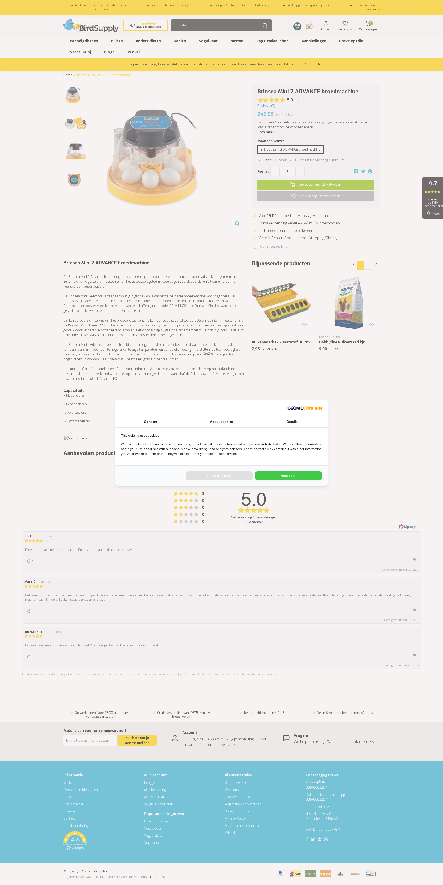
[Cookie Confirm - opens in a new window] (304, 408)
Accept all (288, 476)
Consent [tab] (150, 421)
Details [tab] (292, 421)
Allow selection (219, 476)
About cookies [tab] (221, 421)
